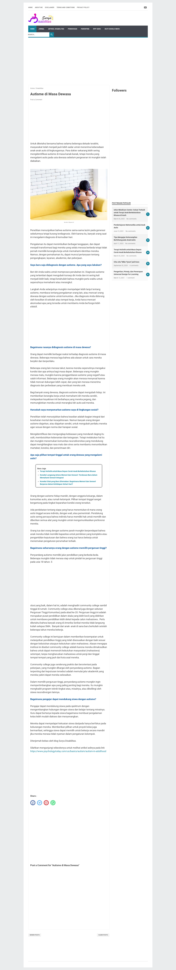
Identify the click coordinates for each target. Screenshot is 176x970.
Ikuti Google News (112, 29)
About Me (39, 7)
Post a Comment (36, 100)
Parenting (85, 29)
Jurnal (41, 29)
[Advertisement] (88, 60)
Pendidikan (72, 29)
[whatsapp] (53, 802)
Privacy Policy (83, 7)
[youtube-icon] (145, 7)
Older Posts (103, 935)
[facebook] (32, 802)
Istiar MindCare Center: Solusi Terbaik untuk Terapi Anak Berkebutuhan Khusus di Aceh (129, 212)
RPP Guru (97, 29)
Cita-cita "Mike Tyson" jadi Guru (126, 262)
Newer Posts (35, 935)
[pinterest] (46, 802)
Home (30, 7)
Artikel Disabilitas (56, 29)
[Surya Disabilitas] (41, 18)
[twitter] (39, 802)
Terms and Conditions (66, 7)
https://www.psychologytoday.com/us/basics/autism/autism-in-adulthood (68, 751)
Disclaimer (49, 7)
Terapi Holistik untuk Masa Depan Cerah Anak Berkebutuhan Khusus (68, 471)
